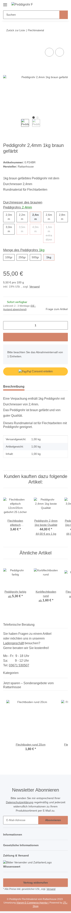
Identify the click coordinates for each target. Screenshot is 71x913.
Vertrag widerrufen (35, 882)
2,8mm (63, 216)
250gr (23, 257)
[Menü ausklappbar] (5, 3)
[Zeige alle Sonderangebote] (66, 687)
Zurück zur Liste (15, 30)
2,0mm (10, 216)
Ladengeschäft (13, 643)
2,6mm (50, 216)
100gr (9, 257)
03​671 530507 (19, 665)
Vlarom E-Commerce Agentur (32, 902)
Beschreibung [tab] (13, 386)
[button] (52, 4)
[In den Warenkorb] (6, 42)
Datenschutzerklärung (19, 802)
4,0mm (36, 229)
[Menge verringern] (7, 325)
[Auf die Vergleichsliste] (49, 52)
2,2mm (23, 216)
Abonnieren (53, 820)
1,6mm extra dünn (50, 233)
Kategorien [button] (11, 673)
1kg (50, 257)
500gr (36, 257)
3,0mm (10, 229)
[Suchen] (63, 14)
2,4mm (36, 216)
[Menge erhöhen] (63, 325)
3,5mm (23, 229)
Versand (34, 286)
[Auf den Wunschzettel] (59, 52)
